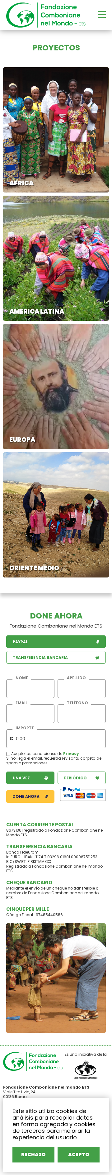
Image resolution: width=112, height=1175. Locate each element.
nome (22, 678)
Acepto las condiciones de (36, 753)
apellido (76, 678)
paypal (20, 641)
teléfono (77, 703)
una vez (21, 778)
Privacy (71, 753)
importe (25, 728)
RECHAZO (33, 1154)
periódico (75, 778)
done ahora (26, 796)
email (21, 703)
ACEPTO (78, 1154)
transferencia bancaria (40, 657)
